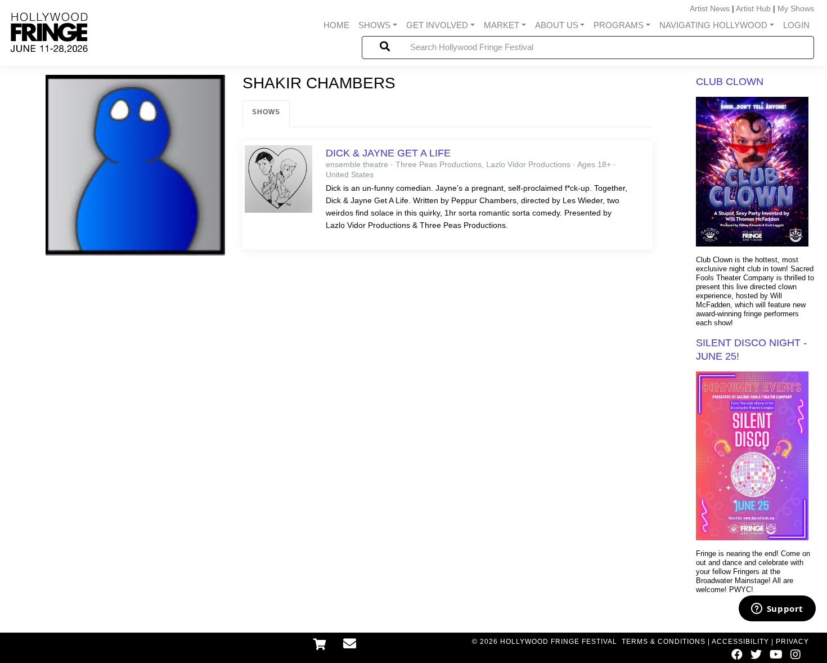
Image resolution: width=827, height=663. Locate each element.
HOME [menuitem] (336, 25)
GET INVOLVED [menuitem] (437, 25)
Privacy (792, 642)
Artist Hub (753, 8)
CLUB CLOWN (729, 81)
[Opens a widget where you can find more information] (777, 609)
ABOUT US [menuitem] (556, 25)
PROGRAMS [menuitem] (619, 25)
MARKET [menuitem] (501, 25)
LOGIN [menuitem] (796, 25)
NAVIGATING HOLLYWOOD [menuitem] (713, 25)
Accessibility (740, 642)
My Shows (795, 8)
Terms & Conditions (663, 642)
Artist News (710, 8)
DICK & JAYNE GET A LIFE (388, 153)
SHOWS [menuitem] (374, 25)
